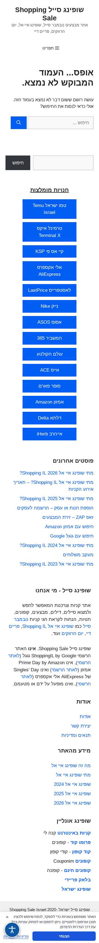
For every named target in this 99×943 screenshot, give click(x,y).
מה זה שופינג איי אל (71, 765)
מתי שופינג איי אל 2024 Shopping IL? (57, 545)
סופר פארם (49, 386)
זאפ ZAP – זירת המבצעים (68, 517)
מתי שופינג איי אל (73, 775)
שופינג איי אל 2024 (72, 784)
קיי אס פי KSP (49, 251)
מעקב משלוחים (78, 554)
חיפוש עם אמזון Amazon (69, 526)
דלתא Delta (49, 418)
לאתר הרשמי (65, 669)
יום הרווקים (72, 633)
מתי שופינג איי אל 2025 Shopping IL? (57, 498)
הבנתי (64, 936)
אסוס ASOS (49, 322)
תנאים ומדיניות (76, 735)
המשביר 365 (49, 338)
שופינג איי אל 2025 (72, 793)
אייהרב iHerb (49, 434)
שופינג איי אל (60, 626)
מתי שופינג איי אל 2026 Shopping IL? (57, 473)
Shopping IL (34, 626)
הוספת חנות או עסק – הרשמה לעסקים (55, 508)
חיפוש (18, 162)
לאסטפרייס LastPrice (49, 290)
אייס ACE (49, 370)
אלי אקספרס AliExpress (49, 271)
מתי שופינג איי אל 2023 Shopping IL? (57, 564)
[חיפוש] (19, 122)
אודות (85, 716)
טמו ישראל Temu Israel (49, 209)
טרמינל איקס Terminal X (49, 232)
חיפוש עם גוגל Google (72, 536)
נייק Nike (49, 306)
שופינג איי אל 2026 (72, 803)
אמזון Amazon (49, 402)
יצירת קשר (81, 726)
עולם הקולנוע (50, 354)
